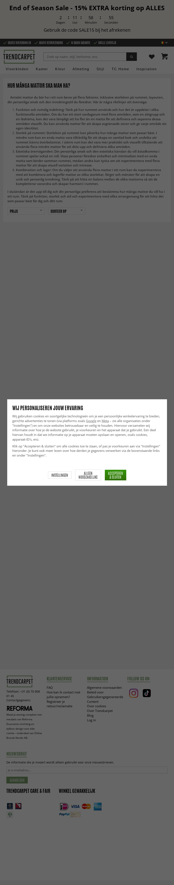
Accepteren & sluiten (115, 475)
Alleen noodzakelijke (88, 475)
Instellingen (59, 475)
